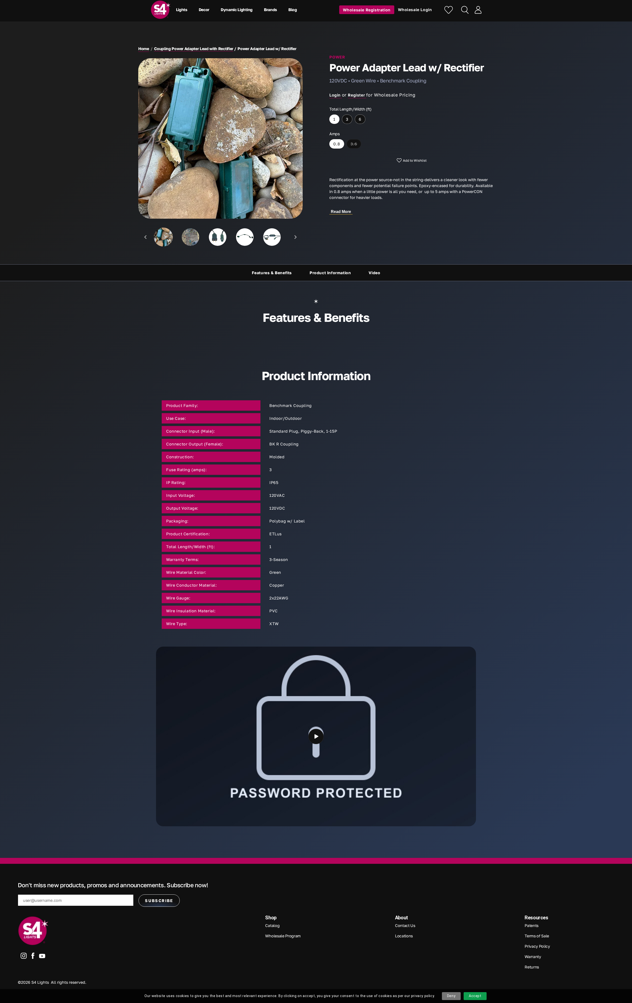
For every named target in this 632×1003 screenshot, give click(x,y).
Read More (341, 212)
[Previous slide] (145, 237)
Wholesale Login (415, 9)
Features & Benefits (272, 272)
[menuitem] (163, 237)
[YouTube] (42, 957)
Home (143, 48)
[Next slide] (295, 237)
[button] (183, 10)
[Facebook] (33, 957)
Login (335, 95)
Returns (532, 966)
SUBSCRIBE (159, 900)
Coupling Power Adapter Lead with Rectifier (193, 48)
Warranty (533, 956)
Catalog (272, 925)
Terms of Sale (537, 935)
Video (374, 272)
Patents (531, 925)
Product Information (330, 272)
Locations (404, 935)
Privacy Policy (537, 946)
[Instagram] (23, 957)
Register (357, 95)
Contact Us (405, 925)
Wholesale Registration (367, 9)
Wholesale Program (283, 935)
